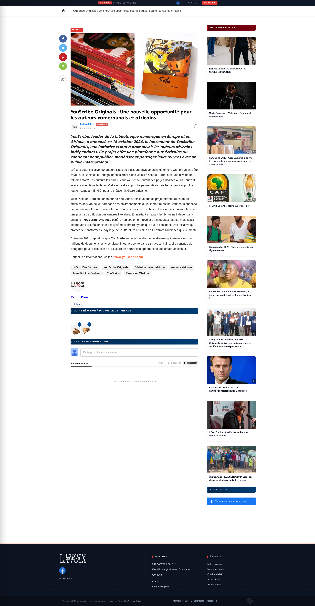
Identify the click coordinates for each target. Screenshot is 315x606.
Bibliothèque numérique (150, 267)
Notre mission (214, 564)
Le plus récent (190, 363)
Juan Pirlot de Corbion (87, 273)
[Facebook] (178, 3)
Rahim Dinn (87, 124)
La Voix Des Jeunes (85, 267)
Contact (156, 581)
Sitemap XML (214, 584)
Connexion (194, 3)
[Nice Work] (85, 328)
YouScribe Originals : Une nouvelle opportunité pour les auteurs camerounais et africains (131, 115)
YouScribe (113, 273)
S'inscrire (210, 3)
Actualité (77, 30)
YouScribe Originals (116, 267)
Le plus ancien (174, 363)
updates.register (160, 586)
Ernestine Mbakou (137, 273)
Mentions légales (216, 569)
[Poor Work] (75, 328)
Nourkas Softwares (136, 601)
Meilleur (161, 363)
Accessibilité (213, 579)
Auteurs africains (181, 267)
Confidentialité (214, 574)
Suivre (76, 304)
